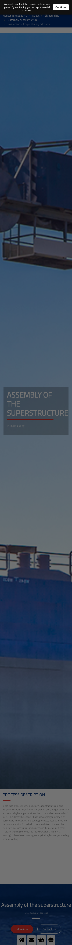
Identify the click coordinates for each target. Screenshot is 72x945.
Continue (60, 7)
